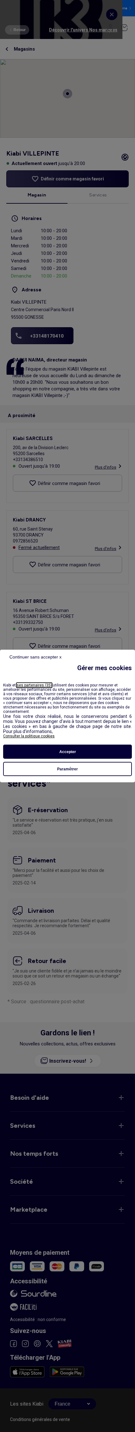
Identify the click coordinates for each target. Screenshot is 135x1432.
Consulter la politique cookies (29, 736)
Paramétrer (67, 769)
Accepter (67, 752)
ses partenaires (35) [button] (34, 685)
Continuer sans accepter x (35, 656)
